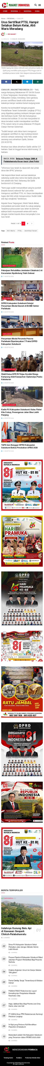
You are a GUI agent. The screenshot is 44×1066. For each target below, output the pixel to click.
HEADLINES (21, 39)
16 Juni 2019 (5, 39)
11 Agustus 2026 (8, 347)
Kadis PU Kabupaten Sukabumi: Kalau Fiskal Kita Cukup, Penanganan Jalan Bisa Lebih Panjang (21, 412)
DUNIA (37, 11)
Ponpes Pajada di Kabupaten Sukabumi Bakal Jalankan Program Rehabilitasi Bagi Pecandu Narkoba (26, 959)
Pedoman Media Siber (32, 1058)
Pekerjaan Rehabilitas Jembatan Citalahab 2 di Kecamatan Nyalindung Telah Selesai (21, 271)
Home (3, 18)
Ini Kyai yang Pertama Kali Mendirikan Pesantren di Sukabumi (23, 1025)
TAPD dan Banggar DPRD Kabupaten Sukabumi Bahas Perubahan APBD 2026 (19, 446)
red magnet (12, 34)
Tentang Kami (8, 1058)
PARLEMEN (7, 298)
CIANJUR (20, 18)
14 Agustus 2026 (8, 418)
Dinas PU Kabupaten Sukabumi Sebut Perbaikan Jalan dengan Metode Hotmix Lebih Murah (23, 946)
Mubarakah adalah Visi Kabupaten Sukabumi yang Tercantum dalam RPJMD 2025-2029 (25, 1036)
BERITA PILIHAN (9, 266)
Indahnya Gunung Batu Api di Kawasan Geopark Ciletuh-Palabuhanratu (16, 931)
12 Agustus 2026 (8, 312)
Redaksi (19, 1058)
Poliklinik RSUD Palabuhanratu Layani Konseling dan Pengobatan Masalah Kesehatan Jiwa (23, 993)
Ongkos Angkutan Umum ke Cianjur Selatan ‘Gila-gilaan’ (25, 971)
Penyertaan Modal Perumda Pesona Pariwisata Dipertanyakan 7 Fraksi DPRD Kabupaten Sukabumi (19, 341)
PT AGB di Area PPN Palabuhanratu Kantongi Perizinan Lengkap (26, 1015)
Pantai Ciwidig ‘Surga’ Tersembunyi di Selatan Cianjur (25, 981)
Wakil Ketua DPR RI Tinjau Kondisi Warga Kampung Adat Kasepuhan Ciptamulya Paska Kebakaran (21, 377)
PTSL (20, 231)
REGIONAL (14, 11)
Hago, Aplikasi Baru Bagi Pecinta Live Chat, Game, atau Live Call (25, 1004)
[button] (35, 5)
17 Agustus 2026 (8, 276)
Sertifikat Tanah (31, 231)
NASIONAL (28, 11)
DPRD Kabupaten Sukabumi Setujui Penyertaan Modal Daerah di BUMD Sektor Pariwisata (20, 306)
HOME (5, 11)
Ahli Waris (11, 231)
